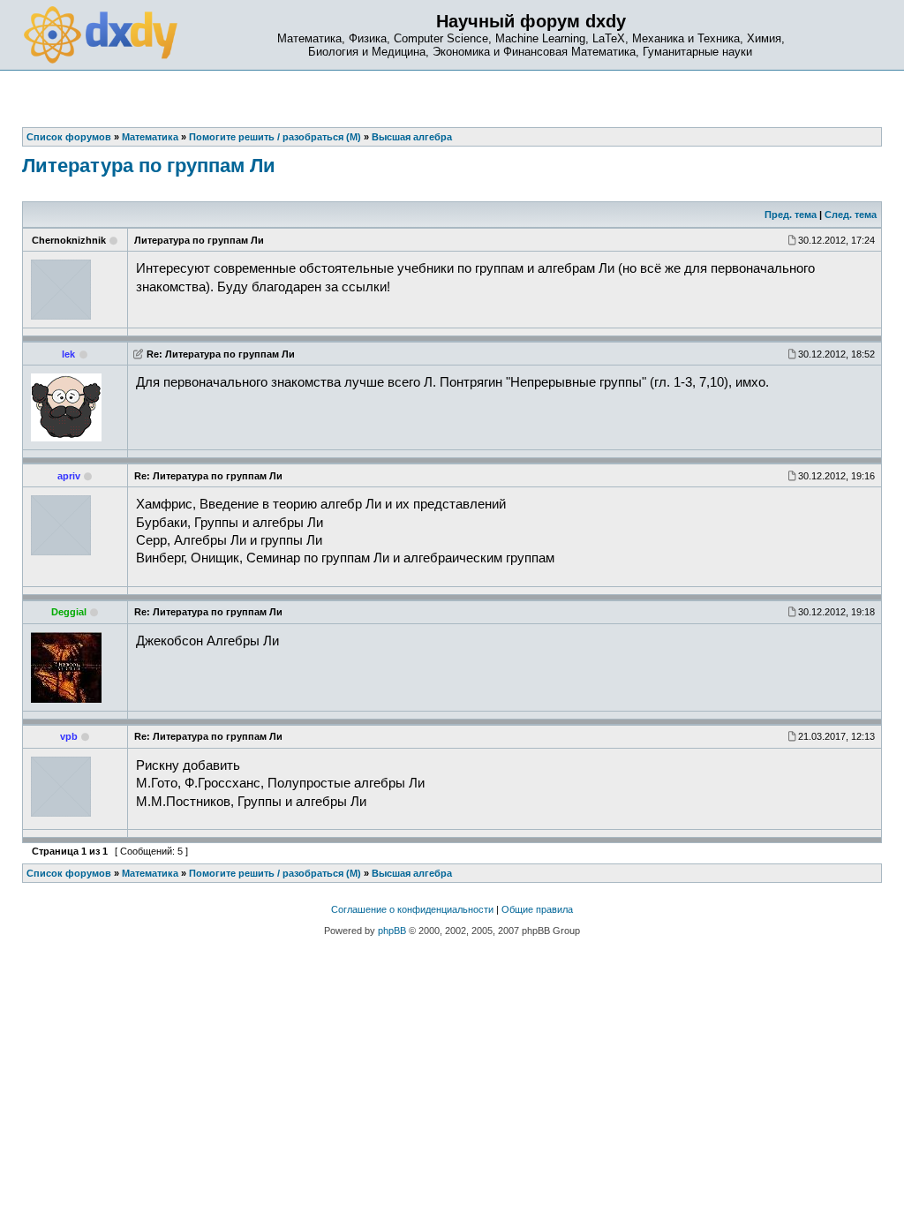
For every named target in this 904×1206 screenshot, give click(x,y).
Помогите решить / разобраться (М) (275, 873)
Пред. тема (791, 214)
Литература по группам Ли (148, 166)
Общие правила (537, 909)
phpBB (392, 930)
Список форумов (68, 873)
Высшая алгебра (412, 873)
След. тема (851, 214)
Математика (150, 873)
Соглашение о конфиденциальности (412, 909)
